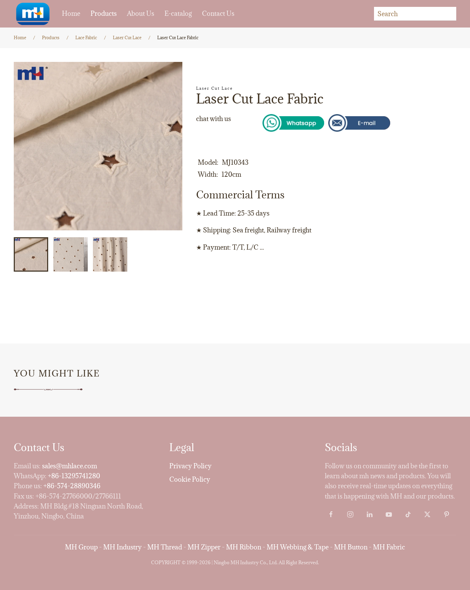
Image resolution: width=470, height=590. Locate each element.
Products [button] (103, 13)
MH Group (81, 547)
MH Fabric (389, 547)
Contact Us (218, 13)
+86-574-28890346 (71, 486)
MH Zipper (204, 547)
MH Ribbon (243, 547)
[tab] (31, 254)
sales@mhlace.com (69, 466)
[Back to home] (33, 14)
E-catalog (178, 13)
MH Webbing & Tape (298, 547)
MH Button (350, 547)
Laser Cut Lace (214, 88)
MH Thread (164, 547)
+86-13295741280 (74, 476)
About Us (140, 13)
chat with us (213, 118)
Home (71, 13)
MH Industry (122, 547)
